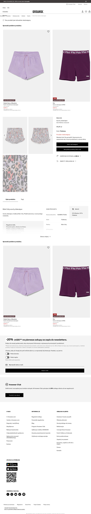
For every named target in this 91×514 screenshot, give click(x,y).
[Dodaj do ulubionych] (48, 31)
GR (10, 509)
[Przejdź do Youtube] (15, 494)
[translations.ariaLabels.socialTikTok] (19, 494)
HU (13, 509)
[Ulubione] (86, 12)
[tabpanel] (45, 220)
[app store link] (12, 468)
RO (16, 509)
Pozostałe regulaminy (38, 420)
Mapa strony (46, 504)
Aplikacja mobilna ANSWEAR (40, 430)
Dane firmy (28, 504)
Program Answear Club (38, 426)
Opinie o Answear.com (12, 420)
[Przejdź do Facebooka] (7, 494)
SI (17, 509)
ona (4, 8)
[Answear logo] (38, 11)
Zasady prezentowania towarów (41, 433)
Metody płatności (62, 420)
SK (19, 509)
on (8, 8)
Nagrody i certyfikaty (12, 423)
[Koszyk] (89, 12)
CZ (8, 509)
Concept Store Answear (63, 430)
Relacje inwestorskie (12, 430)
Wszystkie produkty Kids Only (72, 149)
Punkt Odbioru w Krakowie (64, 433)
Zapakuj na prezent (62, 439)
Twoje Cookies (37, 504)
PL (15, 509)
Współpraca (10, 426)
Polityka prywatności (9, 504)
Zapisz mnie (44, 370)
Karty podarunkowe (62, 436)
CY (7, 509)
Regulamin (20, 504)
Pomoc (59, 447)
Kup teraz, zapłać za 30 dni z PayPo (65, 443)
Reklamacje (60, 426)
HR (11, 509)
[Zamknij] (86, 1)
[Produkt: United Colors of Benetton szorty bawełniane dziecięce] (26, 66)
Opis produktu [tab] (10, 199)
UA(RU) (23, 509)
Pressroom (9, 441)
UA (20, 509)
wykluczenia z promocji (43, 347)
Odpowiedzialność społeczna (15, 433)
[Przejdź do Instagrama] (11, 494)
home (5, 15)
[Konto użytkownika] (82, 12)
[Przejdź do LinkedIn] (23, 494)
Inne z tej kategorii (72, 144)
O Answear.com (11, 417)
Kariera (8, 444)
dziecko (5, 12)
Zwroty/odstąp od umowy (64, 423)
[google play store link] (12, 464)
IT (14, 509)
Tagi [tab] (22, 199)
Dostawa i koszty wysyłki (64, 417)
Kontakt (59, 450)
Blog (33, 423)
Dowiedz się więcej (14, 395)
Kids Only (59, 118)
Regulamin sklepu (37, 417)
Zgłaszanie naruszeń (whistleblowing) (12, 436)
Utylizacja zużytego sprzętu (40, 436)
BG (5, 509)
